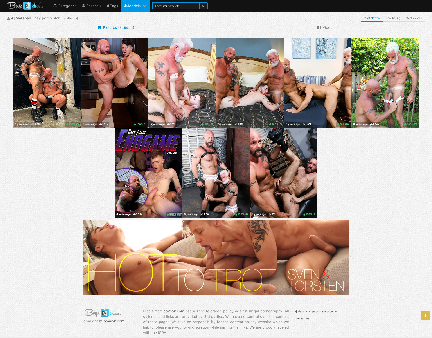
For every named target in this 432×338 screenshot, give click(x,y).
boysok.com (114, 321)
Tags (114, 6)
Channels (93, 6)
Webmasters (301, 318)
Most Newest (372, 18)
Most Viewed (414, 18)
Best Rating (393, 18)
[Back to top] (425, 315)
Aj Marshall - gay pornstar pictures (316, 311)
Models (134, 6)
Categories (67, 6)
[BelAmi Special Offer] (216, 294)
